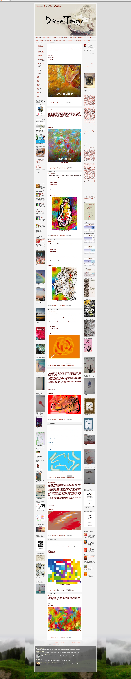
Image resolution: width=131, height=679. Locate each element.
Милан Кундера (93, 122)
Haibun (44, 37)
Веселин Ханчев (89, 101)
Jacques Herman (86, 172)
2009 (38, 96)
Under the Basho (88, 195)
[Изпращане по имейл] (66, 102)
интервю (91, 116)
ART (36, 168)
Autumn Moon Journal (92, 153)
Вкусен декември (92, 102)
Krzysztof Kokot (93, 174)
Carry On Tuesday (89, 156)
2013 (38, 91)
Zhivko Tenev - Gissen (89, 198)
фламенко (50, 370)
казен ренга (89, 117)
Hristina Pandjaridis (90, 169)
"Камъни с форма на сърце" (88, 95)
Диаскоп (85, 109)
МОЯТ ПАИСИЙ (38, 162)
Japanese (91, 172)
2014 (38, 89)
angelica (85, 152)
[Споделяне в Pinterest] (70, 102)
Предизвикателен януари (89, 131)
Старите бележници (77, 40)
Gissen (92, 166)
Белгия (84, 99)
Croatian (87, 159)
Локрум (90, 120)
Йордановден (85, 117)
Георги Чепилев (86, 104)
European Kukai (90, 164)
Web (86, 37)
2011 (38, 93)
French (94, 165)
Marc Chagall (91, 176)
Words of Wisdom (81, 37)
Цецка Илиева (93, 147)
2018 (38, 84)
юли (38, 65)
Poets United (93, 182)
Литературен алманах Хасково (88, 119)
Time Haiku (90, 194)
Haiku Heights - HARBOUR (42, 203)
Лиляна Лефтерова (92, 118)
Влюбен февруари (87, 103)
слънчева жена (51, 44)
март (39, 70)
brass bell (94, 155)
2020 (38, 81)
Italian (94, 171)
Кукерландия (85, 118)
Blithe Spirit (90, 155)
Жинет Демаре (86, 113)
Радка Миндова (86, 133)
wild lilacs (92, 196)
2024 (38, 76)
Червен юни (86, 148)
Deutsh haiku (89, 160)
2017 (38, 85)
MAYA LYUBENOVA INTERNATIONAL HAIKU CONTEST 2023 (89, 177)
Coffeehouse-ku (88, 158)
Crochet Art (71, 37)
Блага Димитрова (88, 99)
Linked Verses (60, 37)
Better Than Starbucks (87, 154)
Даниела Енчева (92, 104)
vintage (92, 195)
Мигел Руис (85, 122)
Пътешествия (70, 40)
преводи (93, 130)
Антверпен (93, 98)
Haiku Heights (88, 168)
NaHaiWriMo (86, 179)
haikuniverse (93, 168)
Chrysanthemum (91, 157)
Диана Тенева (56, 104)
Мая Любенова (93, 121)
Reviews (65, 37)
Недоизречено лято (52, 482)
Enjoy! (75, 37)
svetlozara (37, 166)
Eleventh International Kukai (87, 163)
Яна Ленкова (89, 149)
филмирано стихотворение (90, 143)
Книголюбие (93, 117)
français (91, 165)
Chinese (85, 157)
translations (93, 194)
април (39, 69)
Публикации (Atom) (56, 644)
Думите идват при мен (88, 66)
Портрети (64, 40)
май (38, 67)
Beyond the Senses (86, 155)
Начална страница (59, 642)
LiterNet (89, 175)
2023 (38, 77)
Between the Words (92, 154)
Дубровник (93, 109)
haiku (90, 167)
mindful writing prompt (91, 178)
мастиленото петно (88, 121)
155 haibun (52, 104)
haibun (73, 104)
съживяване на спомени (40, 651)
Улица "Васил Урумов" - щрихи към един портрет (48, 662)
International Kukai (89, 171)
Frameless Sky (88, 165)
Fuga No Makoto (86, 166)
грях (89, 104)
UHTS (84, 195)
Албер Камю (90, 97)
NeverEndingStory (86, 180)
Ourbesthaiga (93, 181)
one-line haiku (89, 181)
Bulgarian (85, 156)
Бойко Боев (93, 99)
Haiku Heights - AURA (39, 211)
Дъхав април (86, 110)
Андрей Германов (89, 98)
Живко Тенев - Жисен (63, 104)
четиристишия (90, 148)
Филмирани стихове (57, 40)
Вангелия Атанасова (86, 100)
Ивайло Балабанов (86, 114)
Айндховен (87, 97)
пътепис (88, 132)
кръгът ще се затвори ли (53, 109)
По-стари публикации (76, 642)
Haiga (48, 37)
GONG (94, 166)
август (39, 45)
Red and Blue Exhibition (41, 60)
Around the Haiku (88, 152)
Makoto (87, 176)
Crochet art (90, 159)
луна (92, 120)
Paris (84, 182)
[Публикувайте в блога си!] (67, 102)
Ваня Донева (91, 100)
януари (39, 73)
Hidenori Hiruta (85, 169)
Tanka (51, 37)
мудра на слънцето (52, 173)
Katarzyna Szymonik (88, 173)
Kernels (92, 173)
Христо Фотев (90, 146)
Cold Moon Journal (92, 158)
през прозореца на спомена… (41, 648)
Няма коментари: (62, 102)
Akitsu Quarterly (93, 151)
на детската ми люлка (41, 62)
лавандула (88, 118)
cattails (94, 156)
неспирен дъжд (51, 241)
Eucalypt (87, 164)
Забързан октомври (91, 113)
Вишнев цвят (87, 102)
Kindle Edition (88, 174)
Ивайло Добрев (91, 114)
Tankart (55, 37)
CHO (87, 157)
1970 (38, 97)
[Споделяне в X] (68, 102)
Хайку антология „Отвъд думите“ (90, 144)
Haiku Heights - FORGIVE (42, 217)
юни (38, 66)
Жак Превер (91, 111)
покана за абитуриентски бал (45, 654)
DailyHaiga (85, 160)
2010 (38, 95)
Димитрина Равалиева (89, 109)
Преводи (41, 40)
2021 (38, 80)
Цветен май (89, 147)
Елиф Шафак (93, 110)
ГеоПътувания (38, 165)
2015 (38, 88)
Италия (94, 116)
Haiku (40, 37)
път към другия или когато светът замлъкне (91, 557)
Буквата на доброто (41, 63)
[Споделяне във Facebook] (69, 102)
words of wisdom (88, 197)
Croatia (84, 159)
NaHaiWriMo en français (91, 179)
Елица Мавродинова (86, 111)
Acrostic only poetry (89, 150)
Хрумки (88, 40)
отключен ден (51, 425)
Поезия (37, 40)
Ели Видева (89, 110)
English (93, 163)
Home (37, 37)
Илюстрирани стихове (48, 40)
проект (84, 132)
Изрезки (84, 40)
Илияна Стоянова (88, 115)
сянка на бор (50, 541)
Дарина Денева (86, 105)
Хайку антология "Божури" (87, 145)
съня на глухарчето (52, 311)
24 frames (90, 37)
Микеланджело (89, 122)
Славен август (69, 104)
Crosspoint (93, 159)
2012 (38, 92)
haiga (87, 167)
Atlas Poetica (87, 153)
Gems (89, 166)
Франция (85, 144)
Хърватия (85, 147)
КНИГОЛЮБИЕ (38, 167)
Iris (92, 171)
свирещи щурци (51, 595)
